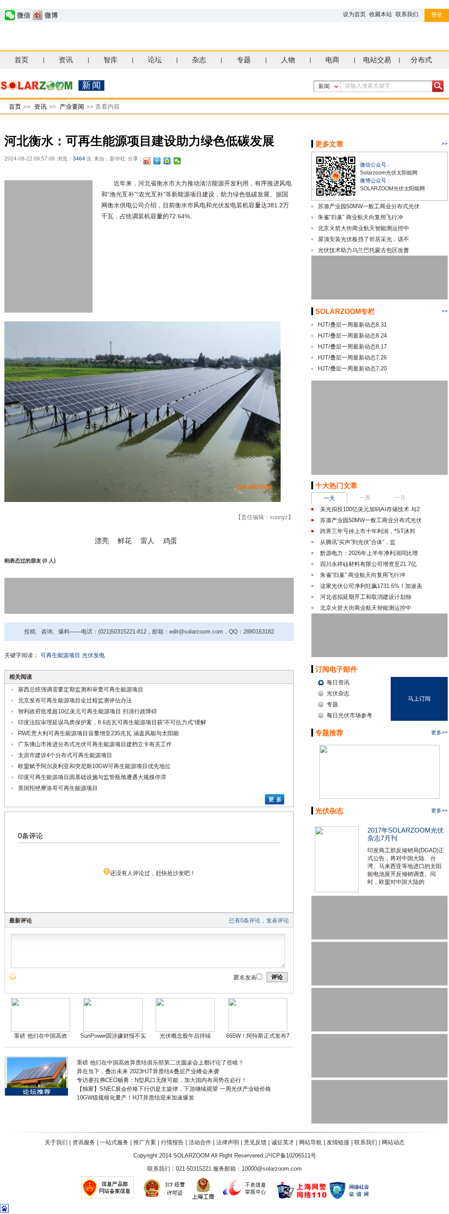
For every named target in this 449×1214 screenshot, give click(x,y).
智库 (110, 60)
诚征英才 (282, 1142)
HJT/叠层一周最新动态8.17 (352, 346)
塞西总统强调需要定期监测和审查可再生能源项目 (80, 689)
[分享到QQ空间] (167, 160)
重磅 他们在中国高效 (40, 1035)
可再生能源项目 (60, 655)
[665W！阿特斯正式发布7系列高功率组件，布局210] (257, 1029)
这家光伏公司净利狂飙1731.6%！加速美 (371, 586)
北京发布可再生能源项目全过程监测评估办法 (75, 700)
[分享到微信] (177, 160)
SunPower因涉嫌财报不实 (113, 1035)
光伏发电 (93, 655)
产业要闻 (72, 106)
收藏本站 (380, 14)
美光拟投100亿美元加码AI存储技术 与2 (370, 509)
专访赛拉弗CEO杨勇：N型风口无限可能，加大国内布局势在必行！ (162, 1080)
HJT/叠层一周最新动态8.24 (352, 335)
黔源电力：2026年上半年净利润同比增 (369, 553)
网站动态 (393, 1142)
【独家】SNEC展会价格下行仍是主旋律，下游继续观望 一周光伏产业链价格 (174, 1089)
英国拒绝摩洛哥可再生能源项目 (58, 788)
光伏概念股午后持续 (185, 1035)
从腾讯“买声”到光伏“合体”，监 (358, 542)
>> (445, 144)
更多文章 (329, 144)
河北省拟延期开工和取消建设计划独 (365, 597)
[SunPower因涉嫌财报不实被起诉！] (113, 1029)
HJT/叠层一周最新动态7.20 (352, 368)
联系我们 (407, 14)
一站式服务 (114, 1142)
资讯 (66, 60)
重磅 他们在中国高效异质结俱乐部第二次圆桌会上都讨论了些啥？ (160, 1062)
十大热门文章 (336, 485)
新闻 (324, 86)
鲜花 (125, 541)
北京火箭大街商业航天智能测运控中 (363, 228)
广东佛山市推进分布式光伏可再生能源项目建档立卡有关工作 (95, 744)
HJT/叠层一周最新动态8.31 (352, 324)
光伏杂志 (329, 811)
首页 (21, 60)
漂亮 (102, 541)
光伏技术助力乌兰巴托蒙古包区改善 (363, 250)
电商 (332, 60)
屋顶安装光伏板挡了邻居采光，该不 (363, 239)
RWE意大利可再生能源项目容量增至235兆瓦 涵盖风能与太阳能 (98, 733)
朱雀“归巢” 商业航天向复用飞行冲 (360, 217)
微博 (51, 15)
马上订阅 (419, 698)
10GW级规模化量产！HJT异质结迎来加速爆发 (135, 1097)
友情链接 (338, 1142)
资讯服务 (83, 1142)
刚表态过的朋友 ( (24, 561)
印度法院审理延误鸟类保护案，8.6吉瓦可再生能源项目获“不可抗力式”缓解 (112, 722)
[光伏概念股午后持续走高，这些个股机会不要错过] (185, 1029)
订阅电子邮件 (336, 669)
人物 (288, 60)
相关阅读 (20, 676)
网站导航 (310, 1142)
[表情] (13, 976)
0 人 (49, 561)
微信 (23, 15)
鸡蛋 (170, 541)
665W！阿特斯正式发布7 (257, 1035)
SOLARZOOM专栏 (345, 311)
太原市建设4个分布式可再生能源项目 (65, 755)
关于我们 (56, 1142)
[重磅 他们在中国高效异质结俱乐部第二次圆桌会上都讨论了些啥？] (40, 1029)
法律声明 (227, 1142)
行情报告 (172, 1142)
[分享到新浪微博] (147, 160)
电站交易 (377, 60)
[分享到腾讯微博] (157, 160)
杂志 (199, 60)
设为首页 (354, 14)
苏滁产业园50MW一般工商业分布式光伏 (369, 206)
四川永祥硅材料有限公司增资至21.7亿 (368, 564)
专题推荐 (329, 733)
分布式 (421, 60)
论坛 (155, 60)
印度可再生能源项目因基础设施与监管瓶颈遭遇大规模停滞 (92, 777)
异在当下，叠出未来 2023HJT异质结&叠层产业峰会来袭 (148, 1071)
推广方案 (144, 1142)
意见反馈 (255, 1142)
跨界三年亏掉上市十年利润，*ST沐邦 (367, 531)
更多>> (439, 733)
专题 (244, 60)
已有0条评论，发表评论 (259, 920)
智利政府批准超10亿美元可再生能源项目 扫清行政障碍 (87, 711)
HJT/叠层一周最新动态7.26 (352, 357)
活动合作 (200, 1142)
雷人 (147, 541)
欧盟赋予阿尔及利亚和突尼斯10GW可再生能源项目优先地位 (94, 766)
